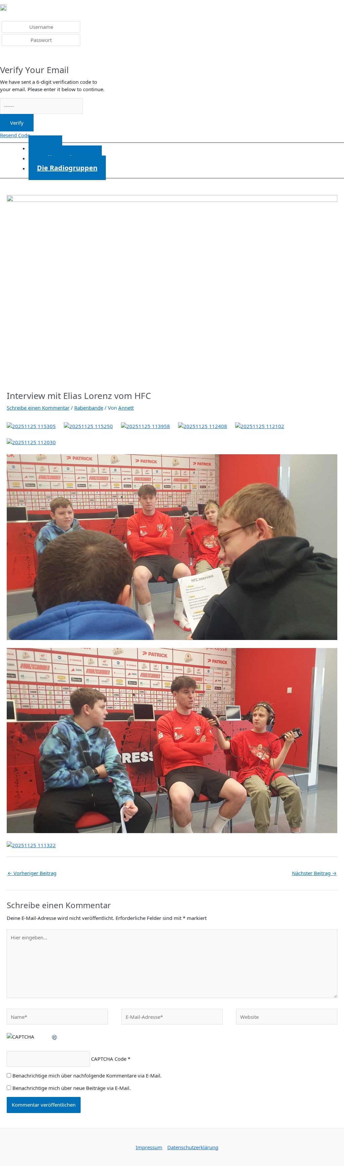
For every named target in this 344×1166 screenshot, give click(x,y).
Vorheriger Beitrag (31, 873)
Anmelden (17, 56)
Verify (17, 122)
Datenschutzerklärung (192, 1147)
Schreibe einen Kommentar (38, 407)
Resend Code (15, 135)
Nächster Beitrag (314, 873)
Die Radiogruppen (67, 167)
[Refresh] (54, 1036)
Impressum (149, 1147)
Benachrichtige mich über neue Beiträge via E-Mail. (71, 1088)
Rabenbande (88, 407)
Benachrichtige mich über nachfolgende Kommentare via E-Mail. (87, 1075)
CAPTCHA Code (108, 1058)
